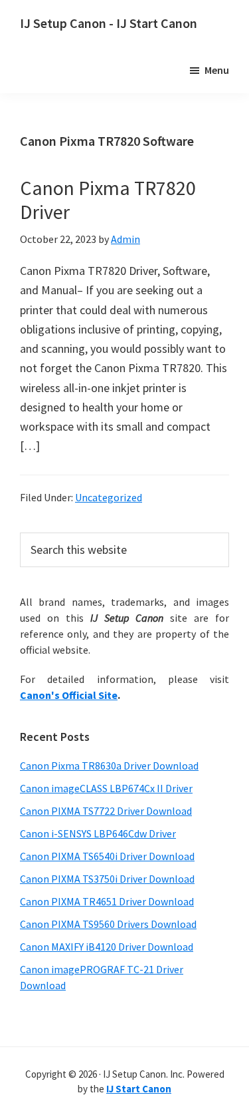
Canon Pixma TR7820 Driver (108, 199)
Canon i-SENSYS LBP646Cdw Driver (98, 833)
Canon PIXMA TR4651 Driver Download (107, 901)
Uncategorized (108, 497)
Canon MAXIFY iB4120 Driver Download (106, 946)
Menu (217, 70)
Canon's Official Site (69, 695)
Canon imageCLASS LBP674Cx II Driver (106, 788)
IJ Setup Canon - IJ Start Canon (108, 23)
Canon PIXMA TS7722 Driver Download (106, 810)
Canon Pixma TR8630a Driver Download (109, 765)
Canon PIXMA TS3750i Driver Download (107, 878)
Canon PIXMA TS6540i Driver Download (107, 856)
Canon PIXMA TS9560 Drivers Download (108, 924)
